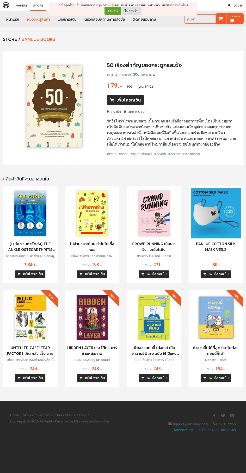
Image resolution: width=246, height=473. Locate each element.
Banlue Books (38, 39)
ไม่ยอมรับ (131, 11)
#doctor (174, 154)
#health (160, 154)
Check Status (65, 415)
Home (14, 415)
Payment (44, 415)
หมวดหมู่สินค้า (38, 19)
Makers (21, 5)
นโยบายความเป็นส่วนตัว (142, 5)
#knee (112, 154)
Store (38, 5)
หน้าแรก (12, 19)
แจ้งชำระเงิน (67, 19)
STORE (10, 39)
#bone (124, 154)
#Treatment (191, 154)
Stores (28, 415)
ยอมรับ (113, 10)
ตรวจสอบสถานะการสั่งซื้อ (104, 19)
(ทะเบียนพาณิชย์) (100, 421)
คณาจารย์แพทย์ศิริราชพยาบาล (131, 74)
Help (82, 415)
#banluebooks (141, 154)
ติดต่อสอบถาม (144, 19)
